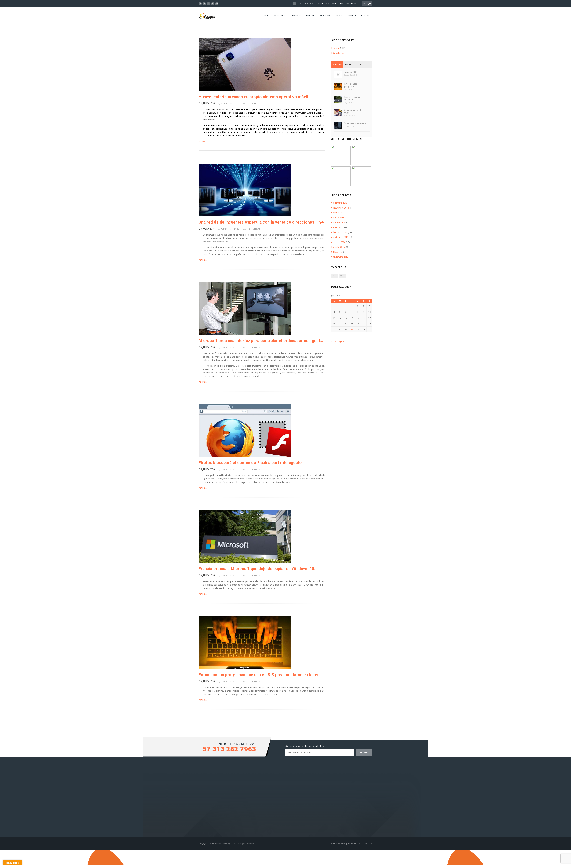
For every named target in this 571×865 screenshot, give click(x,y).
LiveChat (339, 3)
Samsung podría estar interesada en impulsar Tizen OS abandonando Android (287, 125)
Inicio (266, 15)
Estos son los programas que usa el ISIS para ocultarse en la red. (260, 674)
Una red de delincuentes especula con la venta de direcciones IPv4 (261, 222)
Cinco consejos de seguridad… (353, 111)
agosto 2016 (339, 247)
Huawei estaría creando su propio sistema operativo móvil (253, 96)
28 (352, 329)
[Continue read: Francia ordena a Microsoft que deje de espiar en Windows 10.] (245, 561)
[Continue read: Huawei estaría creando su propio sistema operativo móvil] (245, 89)
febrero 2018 (339, 222)
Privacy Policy (354, 843)
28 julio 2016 (207, 103)
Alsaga (224, 103)
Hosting (310, 15)
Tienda (339, 15)
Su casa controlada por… (356, 123)
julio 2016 (337, 251)
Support (353, 3)
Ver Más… (203, 141)
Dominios (296, 15)
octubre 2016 (339, 242)
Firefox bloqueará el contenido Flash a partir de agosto (250, 462)
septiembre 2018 (341, 207)
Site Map (368, 843)
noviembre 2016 (340, 237)
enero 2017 (338, 227)
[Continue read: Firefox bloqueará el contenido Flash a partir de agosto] (245, 455)
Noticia (352, 15)
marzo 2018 (338, 217)
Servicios (325, 15)
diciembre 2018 (340, 202)
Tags (361, 64)
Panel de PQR (350, 72)
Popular (337, 65)
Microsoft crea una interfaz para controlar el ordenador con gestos (262, 340)
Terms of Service (337, 843)
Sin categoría (339, 52)
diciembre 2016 (340, 232)
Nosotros (280, 15)
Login (368, 3)
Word (342, 276)
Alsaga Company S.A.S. (225, 843)
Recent (349, 64)
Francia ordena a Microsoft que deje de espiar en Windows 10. (257, 568)
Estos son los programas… (350, 85)
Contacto (366, 15)
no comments (253, 103)
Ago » (341, 341)
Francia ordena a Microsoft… (352, 98)
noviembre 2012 (340, 256)
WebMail (325, 3)
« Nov (334, 341)
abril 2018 (337, 212)
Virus (335, 276)
